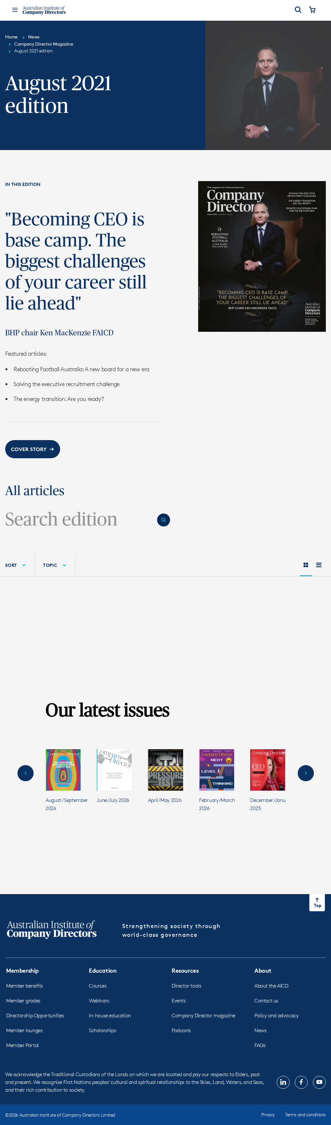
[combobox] (78, 520)
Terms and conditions (305, 1114)
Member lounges (24, 1030)
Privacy (268, 1114)
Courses (97, 986)
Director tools (186, 986)
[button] (32, 449)
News (260, 1030)
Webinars (99, 1001)
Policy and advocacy (276, 1015)
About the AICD (271, 986)
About (263, 970)
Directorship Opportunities (35, 1015)
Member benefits (24, 986)
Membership (22, 970)
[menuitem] (55, 565)
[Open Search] (298, 10)
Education (102, 970)
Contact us (266, 1001)
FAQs (259, 1045)
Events (179, 1001)
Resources (185, 970)
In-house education (110, 1015)
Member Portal (22, 1045)
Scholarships (102, 1030)
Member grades (23, 1001)
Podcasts (181, 1030)
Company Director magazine (203, 1015)
